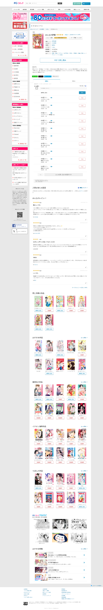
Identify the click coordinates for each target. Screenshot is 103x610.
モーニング (17, 119)
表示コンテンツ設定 (47, 592)
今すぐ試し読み (60, 60)
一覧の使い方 (82, 85)
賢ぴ (35, 280)
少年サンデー (17, 110)
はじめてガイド (27, 592)
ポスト (41, 76)
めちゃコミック (34, 29)
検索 (60, 3)
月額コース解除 (46, 590)
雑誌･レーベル (77, 9)
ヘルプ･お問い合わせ (28, 597)
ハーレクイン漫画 (19, 52)
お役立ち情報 (26, 594)
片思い (71, 53)
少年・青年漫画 (18, 46)
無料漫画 (25, 9)
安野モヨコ (17, 84)
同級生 (75, 53)
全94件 (71, 34)
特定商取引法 (64, 590)
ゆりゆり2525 (37, 233)
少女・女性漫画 (18, 49)
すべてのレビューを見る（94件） (80, 287)
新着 (59, 9)
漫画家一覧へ (24, 99)
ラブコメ (61, 53)
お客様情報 (45, 589)
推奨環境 (44, 594)
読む (82, 92)
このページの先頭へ (97, 585)
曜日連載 (32, 9)
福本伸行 (16, 65)
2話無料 (49, 310)
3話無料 (60, 399)
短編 (79, 53)
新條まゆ (16, 90)
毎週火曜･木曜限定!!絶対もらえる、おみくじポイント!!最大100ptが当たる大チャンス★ (20, 171)
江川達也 (16, 72)
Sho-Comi (16, 128)
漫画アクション (18, 122)
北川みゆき (17, 96)
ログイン (81, 191)
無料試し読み (38, 310)
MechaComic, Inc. (56, 608)
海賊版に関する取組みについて (68, 598)
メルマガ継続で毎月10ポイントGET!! (20, 183)
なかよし (16, 137)
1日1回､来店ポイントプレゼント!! (19, 178)
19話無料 (60, 506)
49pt (82, 97)
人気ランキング (50, 9)
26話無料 (38, 417)
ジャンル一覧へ (23, 55)
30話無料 (49, 462)
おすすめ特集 (67, 9)
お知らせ (25, 595)
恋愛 (53, 53)
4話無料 (49, 417)
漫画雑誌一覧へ (23, 143)
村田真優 (54, 41)
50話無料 (60, 417)
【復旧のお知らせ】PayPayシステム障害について (19, 154)
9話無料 (71, 488)
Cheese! (16, 134)
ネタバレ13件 (77, 34)
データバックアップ (47, 595)
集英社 (53, 45)
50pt (82, 143)
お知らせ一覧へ (23, 160)
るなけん (36, 264)
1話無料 (82, 354)
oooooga (36, 216)
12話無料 (82, 399)
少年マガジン (17, 113)
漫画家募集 (64, 597)
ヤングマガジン (18, 116)
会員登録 (25, 589)
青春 (56, 53)
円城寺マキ (17, 87)
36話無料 (71, 462)
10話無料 (82, 462)
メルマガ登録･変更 (27, 590)
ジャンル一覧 (16, 9)
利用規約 (63, 589)
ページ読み (60, 54)
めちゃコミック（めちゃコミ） (49, 608)
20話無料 (71, 506)
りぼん (47, 29)
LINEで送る (34, 76)
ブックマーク (47, 76)
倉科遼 (16, 78)
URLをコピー (55, 76)
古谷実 (16, 69)
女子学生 (66, 53)
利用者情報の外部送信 (66, 592)
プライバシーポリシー (66, 594)
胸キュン (84, 53)
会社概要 (63, 595)
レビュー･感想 (41, 9)
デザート (16, 140)
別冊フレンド (17, 131)
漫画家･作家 (86, 9)
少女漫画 (42, 29)
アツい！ (54, 54)
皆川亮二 (16, 75)
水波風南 (16, 93)
